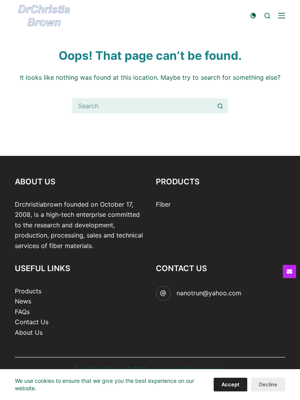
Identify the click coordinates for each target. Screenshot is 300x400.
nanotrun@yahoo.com (209, 293)
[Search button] (220, 106)
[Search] (267, 16)
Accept (230, 384)
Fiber (163, 204)
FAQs (22, 312)
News (23, 301)
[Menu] (281, 15)
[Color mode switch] (253, 15)
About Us (29, 332)
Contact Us (31, 322)
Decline (268, 384)
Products (28, 291)
